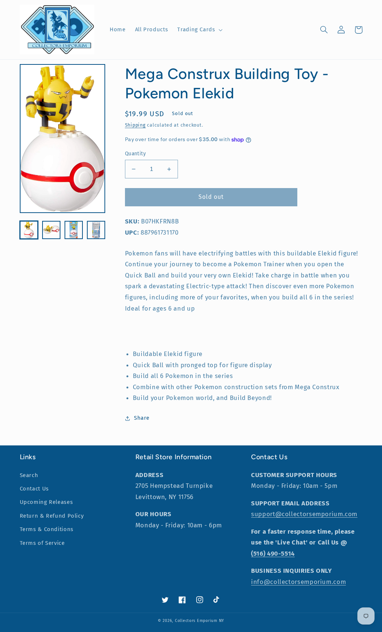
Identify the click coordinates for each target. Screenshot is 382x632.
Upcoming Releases (46, 502)
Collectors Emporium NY (199, 620)
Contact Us (34, 488)
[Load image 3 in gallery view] (74, 230)
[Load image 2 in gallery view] (51, 230)
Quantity (135, 153)
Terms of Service (42, 543)
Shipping (135, 125)
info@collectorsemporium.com (298, 581)
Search (29, 475)
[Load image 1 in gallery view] (29, 230)
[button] (199, 30)
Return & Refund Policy (52, 515)
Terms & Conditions (46, 529)
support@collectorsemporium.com (304, 514)
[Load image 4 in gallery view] (96, 230)
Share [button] (142, 418)
